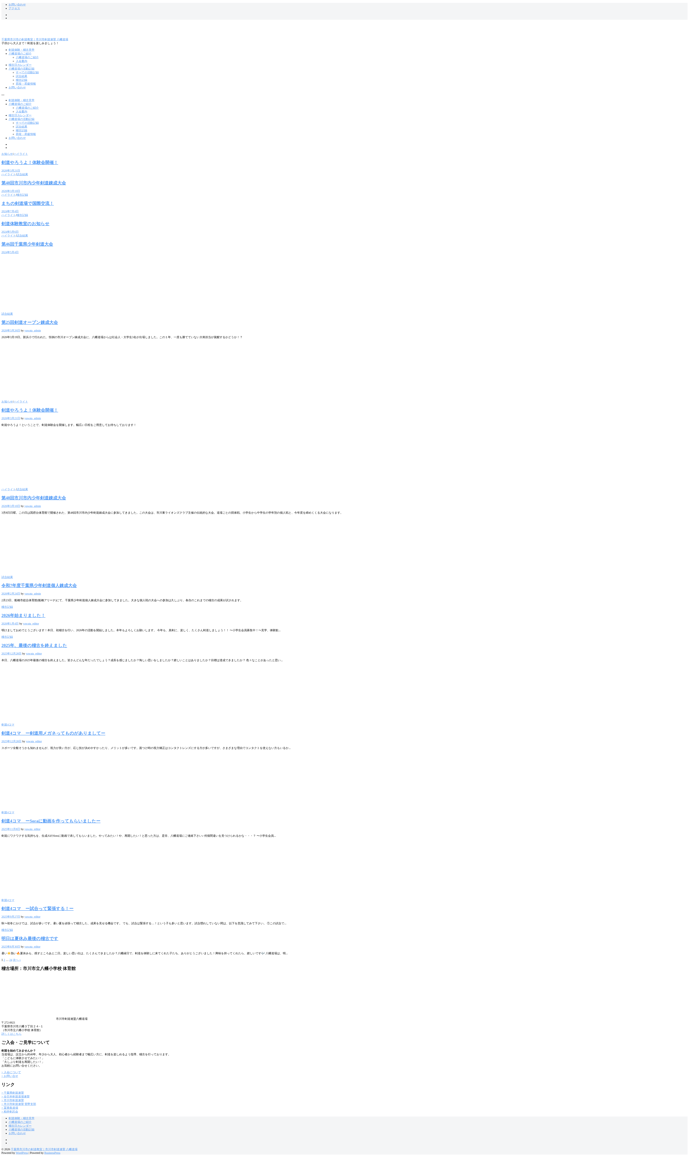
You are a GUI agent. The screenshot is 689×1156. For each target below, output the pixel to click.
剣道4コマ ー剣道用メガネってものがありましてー (53, 733)
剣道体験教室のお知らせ (25, 223)
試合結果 (21, 76)
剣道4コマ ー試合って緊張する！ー (37, 908)
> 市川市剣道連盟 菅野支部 (18, 1104)
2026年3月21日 (10, 170)
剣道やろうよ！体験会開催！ (29, 162)
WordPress (22, 1152)
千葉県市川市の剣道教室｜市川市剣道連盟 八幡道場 (34, 39)
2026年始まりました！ (23, 615)
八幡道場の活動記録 (21, 68)
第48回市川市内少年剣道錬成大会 (33, 183)
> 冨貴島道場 (9, 1107)
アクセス (14, 8)
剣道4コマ (7, 724)
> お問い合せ (9, 1076)
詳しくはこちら (11, 1033)
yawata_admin (32, 330)
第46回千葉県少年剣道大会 (27, 244)
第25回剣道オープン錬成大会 (29, 322)
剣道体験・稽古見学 (21, 49)
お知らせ (7, 153)
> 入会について (11, 1072)
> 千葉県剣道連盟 (12, 1092)
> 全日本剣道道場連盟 (15, 1096)
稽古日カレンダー (20, 64)
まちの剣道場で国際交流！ (27, 203)
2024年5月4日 (10, 252)
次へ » (17, 959)
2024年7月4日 (10, 211)
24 (10, 959)
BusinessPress (52, 1152)
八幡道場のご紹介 (20, 53)
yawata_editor (31, 623)
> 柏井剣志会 (9, 1111)
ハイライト (21, 153)
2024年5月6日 (10, 231)
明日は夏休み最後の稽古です (29, 938)
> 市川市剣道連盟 (12, 1100)
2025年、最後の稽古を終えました (34, 645)
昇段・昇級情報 (26, 83)
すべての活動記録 (27, 72)
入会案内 (21, 61)
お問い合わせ (17, 4)
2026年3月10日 (10, 191)
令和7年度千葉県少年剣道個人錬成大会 (39, 585)
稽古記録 (21, 79)
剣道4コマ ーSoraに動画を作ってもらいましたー (50, 821)
